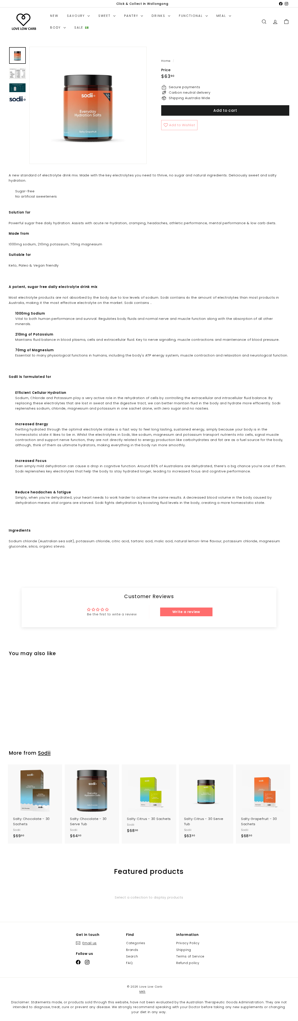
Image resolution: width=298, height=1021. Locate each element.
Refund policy (187, 963)
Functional (191, 16)
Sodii (44, 752)
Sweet (105, 16)
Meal (222, 16)
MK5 (142, 992)
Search (132, 956)
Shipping (183, 950)
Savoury (76, 16)
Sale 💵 (81, 27)
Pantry (132, 16)
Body (56, 27)
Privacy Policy (188, 943)
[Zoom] (88, 105)
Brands (132, 950)
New (54, 16)
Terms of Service (190, 956)
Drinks (159, 16)
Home (166, 61)
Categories (135, 943)
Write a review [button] (186, 611)
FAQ (129, 963)
